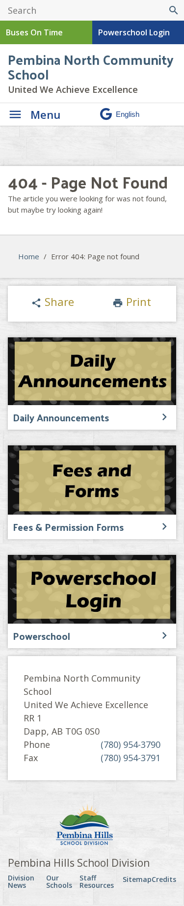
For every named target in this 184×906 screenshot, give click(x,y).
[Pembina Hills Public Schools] (92, 826)
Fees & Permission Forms (68, 527)
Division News (21, 881)
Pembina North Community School (91, 66)
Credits (164, 879)
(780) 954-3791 (130, 758)
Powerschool (41, 636)
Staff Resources (96, 881)
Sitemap (137, 879)
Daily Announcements (61, 417)
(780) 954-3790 (130, 744)
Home (28, 256)
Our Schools (59, 881)
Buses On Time (34, 32)
